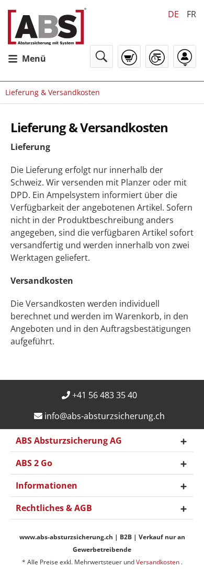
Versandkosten (158, 562)
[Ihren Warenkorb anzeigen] (129, 57)
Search (101, 56)
